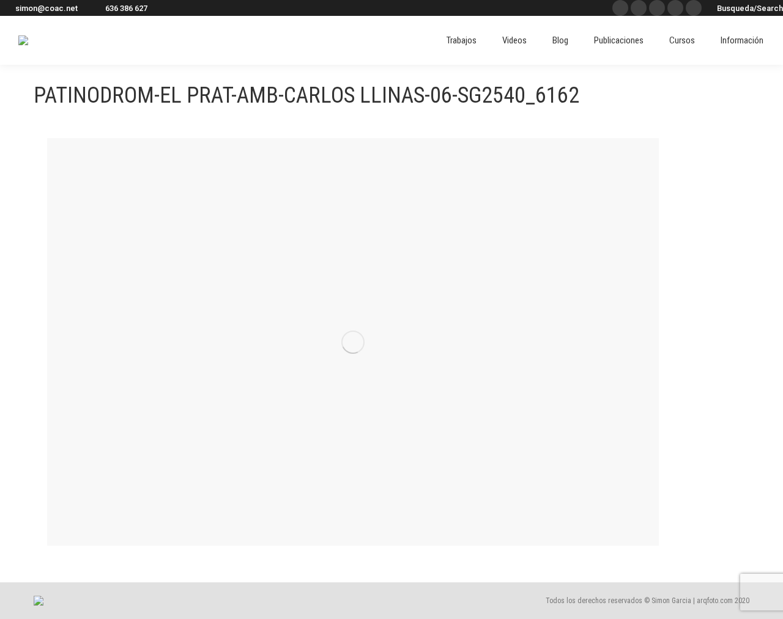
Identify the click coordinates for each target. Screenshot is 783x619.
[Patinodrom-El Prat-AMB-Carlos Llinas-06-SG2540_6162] (353, 342)
